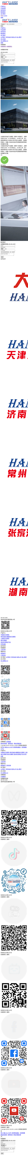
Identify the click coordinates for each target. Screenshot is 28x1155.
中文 (2, 15)
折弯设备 (3, 644)
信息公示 (13, 37)
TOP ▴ (2, 748)
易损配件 (3, 653)
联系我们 (3, 12)
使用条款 (10, 743)
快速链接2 (9, 46)
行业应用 (3, 8)
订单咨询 (3, 655)
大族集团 (8, 741)
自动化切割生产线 (6, 642)
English (5, 15)
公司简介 (3, 37)
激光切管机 (4, 640)
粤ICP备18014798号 (7, 747)
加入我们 (18, 37)
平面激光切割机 (5, 634)
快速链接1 (3, 46)
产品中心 (3, 6)
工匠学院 (3, 649)
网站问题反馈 (17, 743)
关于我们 (3, 13)
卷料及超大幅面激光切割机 (8, 636)
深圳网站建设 (17, 747)
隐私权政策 (4, 743)
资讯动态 (8, 37)
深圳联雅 (24, 747)
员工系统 (3, 39)
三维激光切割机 (5, 638)
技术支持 (3, 10)
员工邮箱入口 (4, 41)
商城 (2, 17)
